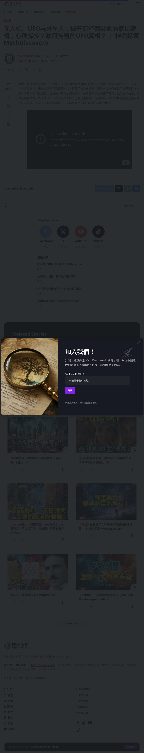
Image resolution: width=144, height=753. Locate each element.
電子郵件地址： (75, 374)
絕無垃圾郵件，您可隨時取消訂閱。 (81, 402)
